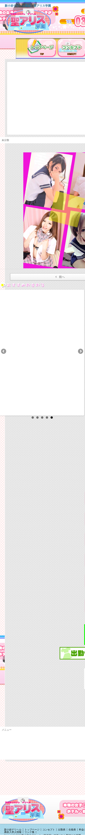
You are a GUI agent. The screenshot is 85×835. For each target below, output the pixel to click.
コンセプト (48, 829)
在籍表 (72, 829)
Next (80, 351)
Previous (4, 351)
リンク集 (29, 832)
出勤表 (61, 829)
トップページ (32, 829)
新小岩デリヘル (12, 829)
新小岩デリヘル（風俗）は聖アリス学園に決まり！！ (34, 22)
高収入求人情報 (12, 832)
